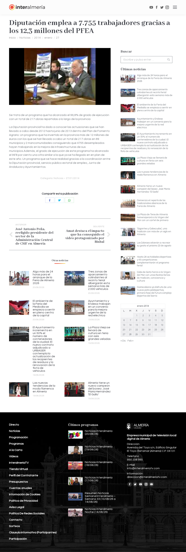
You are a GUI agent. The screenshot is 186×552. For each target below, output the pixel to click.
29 (136, 334)
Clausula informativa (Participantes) (33, 532)
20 (124, 329)
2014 (37, 37)
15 (136, 325)
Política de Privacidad (23, 500)
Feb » (130, 340)
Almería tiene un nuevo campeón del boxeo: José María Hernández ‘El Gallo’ (99, 388)
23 (143, 329)
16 (143, 325)
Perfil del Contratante (23, 475)
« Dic (123, 340)
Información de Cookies (25, 494)
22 (136, 329)
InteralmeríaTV (19, 462)
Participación (18, 538)
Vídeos (13, 456)
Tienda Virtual (18, 469)
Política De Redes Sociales (27, 513)
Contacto (15, 519)
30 (143, 334)
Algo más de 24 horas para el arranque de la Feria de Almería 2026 (43, 277)
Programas (16, 443)
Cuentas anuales (20, 488)
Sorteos (14, 526)
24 (149, 329)
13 (124, 325)
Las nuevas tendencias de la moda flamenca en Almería (44, 387)
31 (149, 334)
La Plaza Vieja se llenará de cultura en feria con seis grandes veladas (99, 333)
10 (149, 320)
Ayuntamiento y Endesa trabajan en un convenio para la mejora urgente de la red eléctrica (99, 308)
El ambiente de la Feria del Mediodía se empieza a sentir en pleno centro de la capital (44, 308)
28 (130, 334)
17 (149, 325)
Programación (18, 437)
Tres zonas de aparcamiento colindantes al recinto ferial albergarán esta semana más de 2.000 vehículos (99, 280)
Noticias (25, 37)
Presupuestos (18, 481)
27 (57, 37)
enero (48, 37)
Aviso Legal (16, 507)
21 (130, 329)
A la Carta (15, 450)
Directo (14, 424)
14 (130, 325)
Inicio (12, 37)
